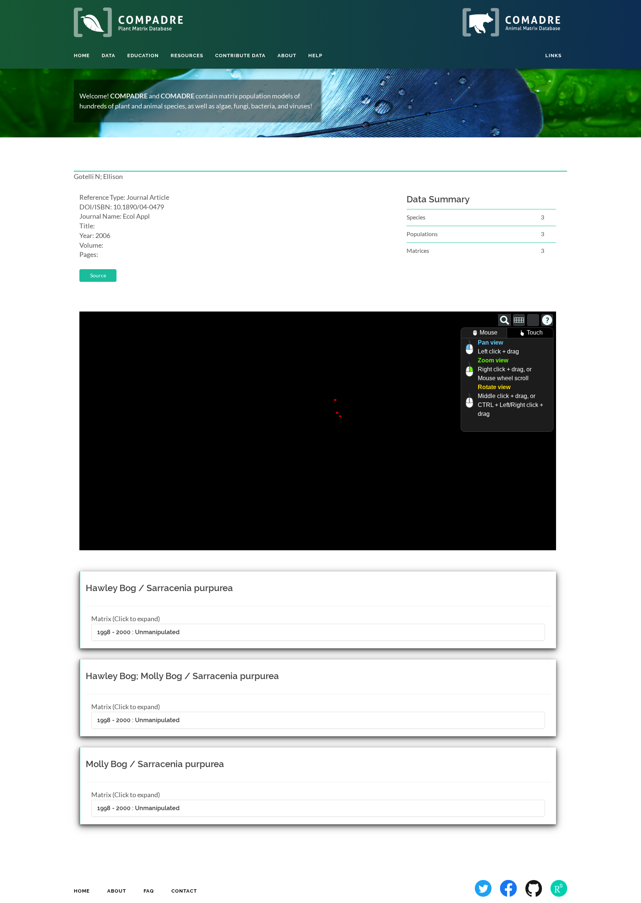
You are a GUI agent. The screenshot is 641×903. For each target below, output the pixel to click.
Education (143, 55)
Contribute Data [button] (240, 55)
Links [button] (553, 55)
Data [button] (108, 55)
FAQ (149, 891)
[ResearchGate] (558, 887)
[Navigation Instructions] (547, 320)
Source (98, 275)
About (116, 891)
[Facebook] (509, 887)
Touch (535, 332)
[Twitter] (484, 887)
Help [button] (315, 55)
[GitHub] (534, 887)
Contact (184, 891)
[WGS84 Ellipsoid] (533, 320)
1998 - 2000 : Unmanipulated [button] (138, 632)
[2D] (519, 320)
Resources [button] (187, 55)
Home (82, 55)
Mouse (488, 332)
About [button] (286, 55)
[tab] (318, 632)
